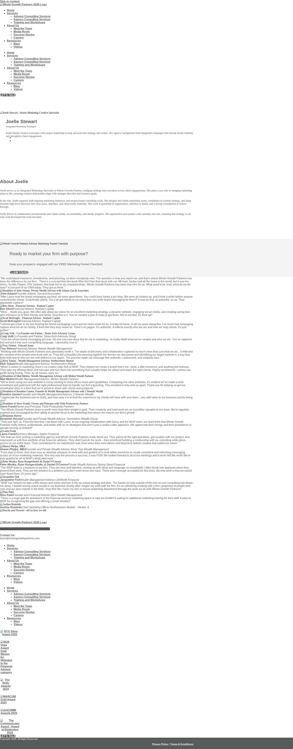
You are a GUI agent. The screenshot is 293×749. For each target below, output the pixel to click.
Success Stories (24, 34)
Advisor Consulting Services (32, 16)
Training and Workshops (29, 22)
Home (10, 10)
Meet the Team (23, 28)
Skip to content (9, 1)
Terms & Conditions (181, 744)
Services (12, 13)
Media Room (22, 31)
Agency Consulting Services (32, 19)
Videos (18, 46)
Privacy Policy (160, 744)
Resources (14, 40)
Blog (17, 43)
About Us (13, 25)
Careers (19, 37)
